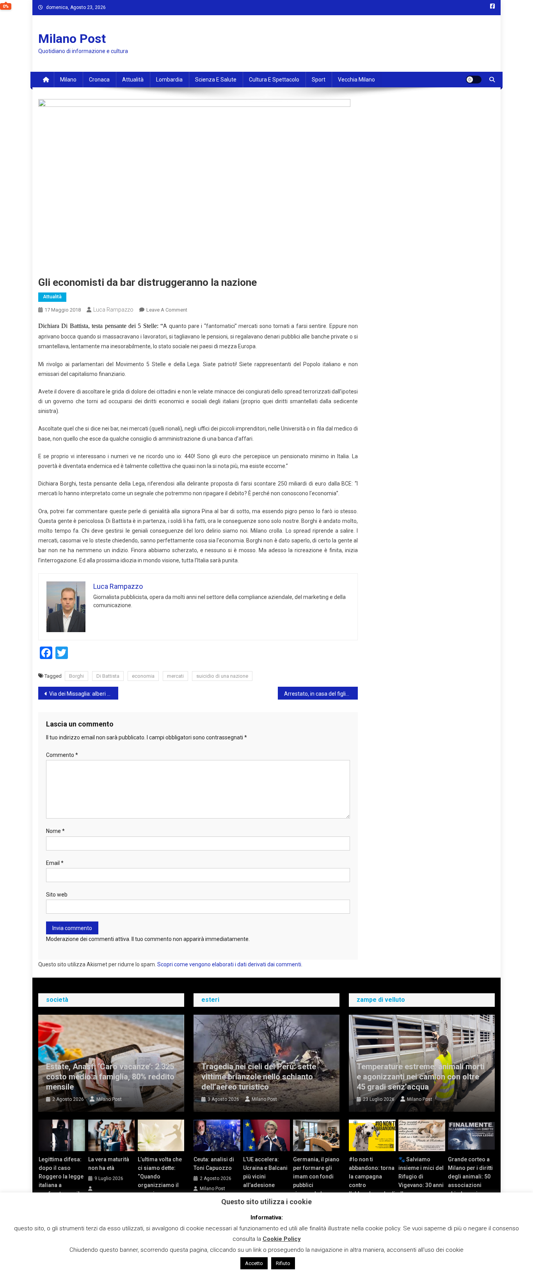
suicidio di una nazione (222, 676)
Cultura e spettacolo (274, 79)
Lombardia (169, 79)
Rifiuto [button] (283, 1263)
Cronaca (99, 79)
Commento (62, 755)
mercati (175, 676)
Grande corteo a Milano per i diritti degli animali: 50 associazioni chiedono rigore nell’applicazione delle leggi (470, 1185)
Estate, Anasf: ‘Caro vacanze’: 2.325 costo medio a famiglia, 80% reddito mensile (110, 1076)
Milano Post (72, 38)
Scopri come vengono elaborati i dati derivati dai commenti (229, 964)
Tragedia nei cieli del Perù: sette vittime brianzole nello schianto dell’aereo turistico (258, 1076)
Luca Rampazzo (113, 310)
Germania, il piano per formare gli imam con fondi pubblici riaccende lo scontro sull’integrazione (316, 1185)
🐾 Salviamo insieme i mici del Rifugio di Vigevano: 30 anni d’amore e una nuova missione (421, 1180)
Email (55, 863)
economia (143, 676)
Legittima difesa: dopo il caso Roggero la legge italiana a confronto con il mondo (61, 1180)
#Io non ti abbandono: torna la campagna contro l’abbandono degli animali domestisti (372, 1185)
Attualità (133, 79)
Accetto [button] (254, 1263)
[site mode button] (473, 79)
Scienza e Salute (215, 79)
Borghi (76, 676)
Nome (55, 831)
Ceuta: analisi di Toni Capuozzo (214, 1163)
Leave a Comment (166, 310)
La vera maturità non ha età (108, 1163)
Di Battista (107, 676)
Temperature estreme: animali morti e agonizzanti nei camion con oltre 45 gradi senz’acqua (421, 1076)
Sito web (57, 894)
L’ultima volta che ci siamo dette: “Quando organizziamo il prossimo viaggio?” (160, 1180)
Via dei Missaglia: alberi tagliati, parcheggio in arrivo (83, 694)
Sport (318, 79)
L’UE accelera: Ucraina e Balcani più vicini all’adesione (265, 1172)
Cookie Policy (282, 1238)
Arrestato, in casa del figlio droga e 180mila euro (321, 694)
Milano (68, 79)
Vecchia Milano (356, 79)
